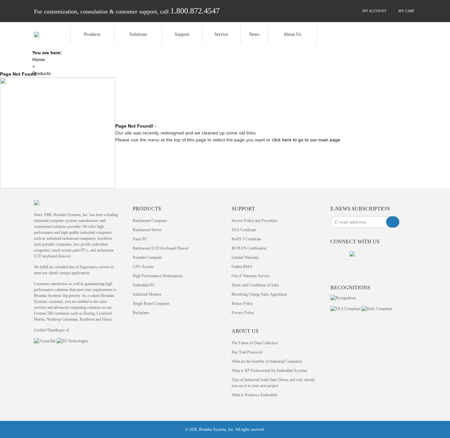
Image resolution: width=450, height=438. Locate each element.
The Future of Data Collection (255, 343)
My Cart (405, 11)
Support (182, 34)
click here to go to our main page (306, 139)
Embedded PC (144, 285)
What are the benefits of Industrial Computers (267, 361)
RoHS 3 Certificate (246, 239)
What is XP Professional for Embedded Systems (269, 370)
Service (221, 34)
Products (92, 34)
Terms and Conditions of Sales (255, 285)
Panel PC (140, 239)
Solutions (138, 34)
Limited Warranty (245, 257)
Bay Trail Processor (247, 352)
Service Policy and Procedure (254, 220)
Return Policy (242, 303)
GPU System (143, 266)
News (254, 34)
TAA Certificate (244, 230)
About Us (292, 34)
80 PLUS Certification (249, 248)
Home (38, 59)
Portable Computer (147, 257)
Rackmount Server (147, 230)
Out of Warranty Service (250, 276)
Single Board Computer (151, 303)
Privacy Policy (243, 312)
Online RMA (242, 266)
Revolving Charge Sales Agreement (259, 294)
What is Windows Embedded (254, 395)
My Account (373, 11)
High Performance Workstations (158, 276)
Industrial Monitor (147, 294)
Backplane (141, 312)
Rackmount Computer (150, 220)
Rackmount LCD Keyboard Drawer (161, 248)
